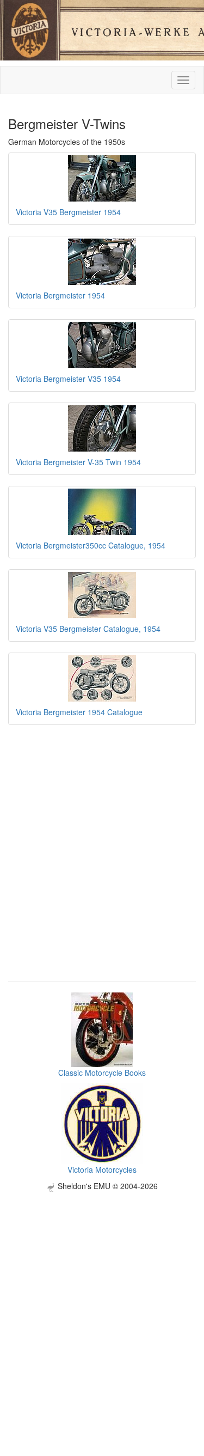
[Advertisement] (102, 1294)
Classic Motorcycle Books (102, 1072)
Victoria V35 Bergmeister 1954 (68, 211)
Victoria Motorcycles (102, 1169)
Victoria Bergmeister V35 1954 (68, 378)
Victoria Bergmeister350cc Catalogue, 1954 (90, 545)
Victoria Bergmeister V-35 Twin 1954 (78, 461)
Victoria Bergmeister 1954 (60, 295)
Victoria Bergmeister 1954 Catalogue (79, 711)
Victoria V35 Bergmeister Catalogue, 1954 (88, 628)
